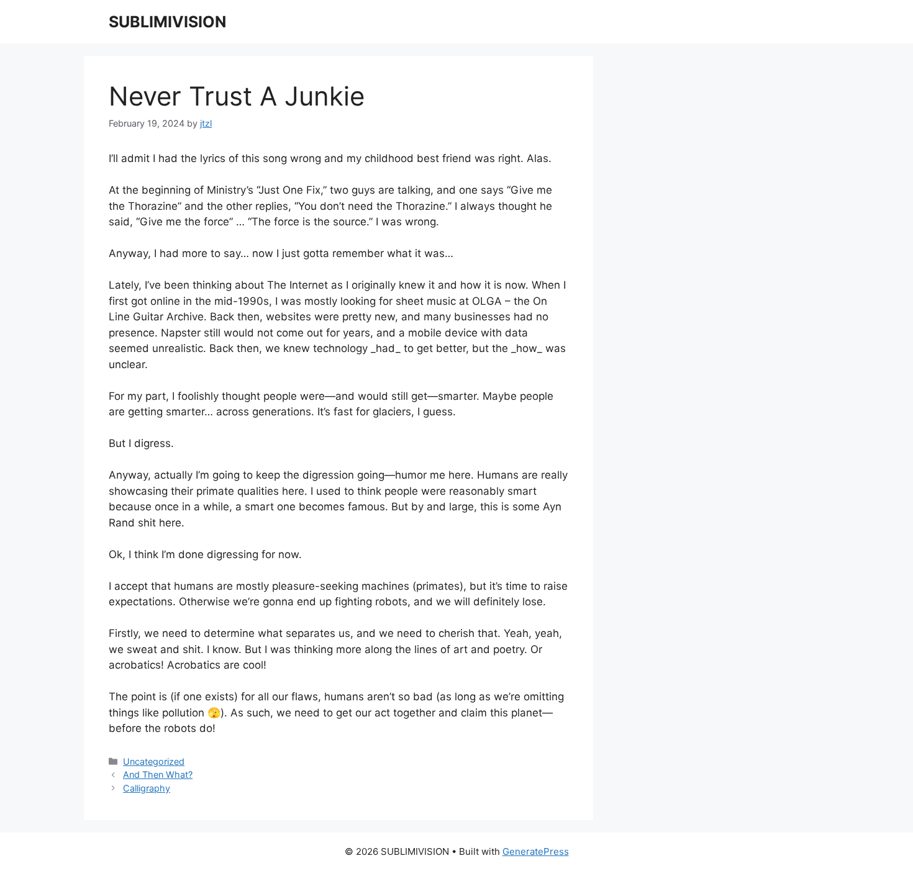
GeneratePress (535, 851)
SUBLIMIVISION (167, 21)
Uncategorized (153, 761)
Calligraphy (146, 788)
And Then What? (158, 774)
